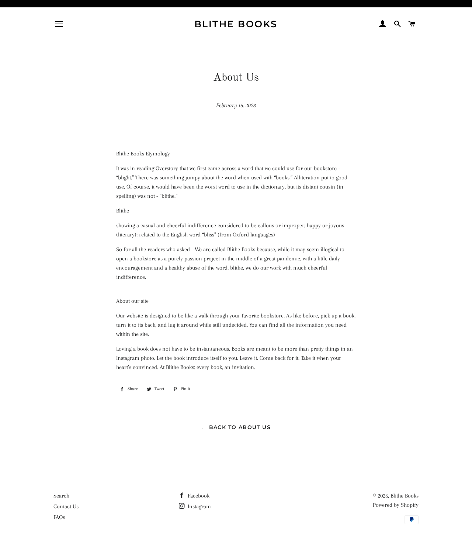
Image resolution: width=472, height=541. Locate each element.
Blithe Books (236, 23)
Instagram (198, 506)
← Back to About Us (236, 427)
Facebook (197, 495)
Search (61, 495)
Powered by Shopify (396, 505)
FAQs (59, 517)
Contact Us (66, 506)
